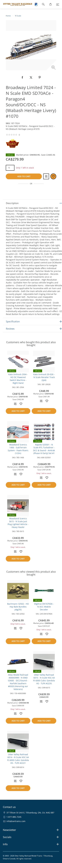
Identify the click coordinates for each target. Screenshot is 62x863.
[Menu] (57, 4)
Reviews (10, 328)
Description (12, 203)
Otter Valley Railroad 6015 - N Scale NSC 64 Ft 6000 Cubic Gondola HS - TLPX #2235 (44, 679)
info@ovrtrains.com (15, 821)
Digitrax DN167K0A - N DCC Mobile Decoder (44, 606)
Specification (13, 321)
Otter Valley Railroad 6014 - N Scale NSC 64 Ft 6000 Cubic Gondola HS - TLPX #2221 (18, 758)
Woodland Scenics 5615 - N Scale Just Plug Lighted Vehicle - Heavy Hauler (18, 522)
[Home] (16, 4)
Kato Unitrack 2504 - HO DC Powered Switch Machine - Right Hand (18, 378)
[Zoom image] (53, 68)
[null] (22, 77)
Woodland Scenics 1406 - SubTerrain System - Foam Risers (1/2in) (18, 449)
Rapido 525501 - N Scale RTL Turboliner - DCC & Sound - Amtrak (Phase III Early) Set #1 (44, 449)
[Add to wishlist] (21, 404)
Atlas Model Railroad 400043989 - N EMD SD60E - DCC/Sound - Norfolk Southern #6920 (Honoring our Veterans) (18, 681)
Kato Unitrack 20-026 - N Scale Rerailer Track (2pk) (44, 377)
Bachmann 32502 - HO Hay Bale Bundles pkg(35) (18, 606)
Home (8, 15)
